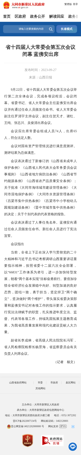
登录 (75, 4)
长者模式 (66, 29)
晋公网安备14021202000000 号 (27, 426)
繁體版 (68, 4)
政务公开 (37, 16)
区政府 (20, 16)
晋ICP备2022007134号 (25, 421)
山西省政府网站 (18, 382)
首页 (7, 16)
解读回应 (56, 16)
